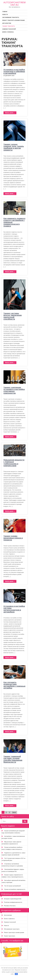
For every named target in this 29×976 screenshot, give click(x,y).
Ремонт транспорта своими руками (13, 20)
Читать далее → (10, 112)
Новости (5, 14)
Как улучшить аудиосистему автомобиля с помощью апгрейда (14, 685)
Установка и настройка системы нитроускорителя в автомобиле (14, 609)
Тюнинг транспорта (8, 26)
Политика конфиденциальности (13, 902)
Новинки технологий (9, 29)
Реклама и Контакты (10, 905)
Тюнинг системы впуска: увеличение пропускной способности (12, 316)
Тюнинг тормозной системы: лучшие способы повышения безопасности (12, 759)
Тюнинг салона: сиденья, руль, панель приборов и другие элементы (13, 147)
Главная (4, 11)
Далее (14, 812)
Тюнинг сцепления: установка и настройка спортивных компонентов (14, 390)
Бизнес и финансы (8, 32)
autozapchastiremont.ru (14, 3)
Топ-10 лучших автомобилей (12, 886)
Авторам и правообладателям (12, 898)
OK (16, 974)
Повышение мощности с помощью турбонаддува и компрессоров (13, 463)
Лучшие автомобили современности (14, 889)
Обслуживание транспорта (10, 17)
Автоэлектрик (6, 23)
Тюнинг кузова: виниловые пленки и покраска (13, 538)
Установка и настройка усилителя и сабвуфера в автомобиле (14, 71)
